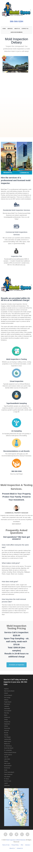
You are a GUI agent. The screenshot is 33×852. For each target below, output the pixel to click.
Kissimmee (7, 768)
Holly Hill (6, 730)
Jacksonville (7, 739)
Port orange (7, 697)
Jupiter (6, 783)
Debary (6, 726)
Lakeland (6, 706)
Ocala (5, 770)
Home (4, 28)
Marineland (7, 704)
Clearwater (7, 785)
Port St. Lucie (7, 781)
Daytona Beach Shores (10, 752)
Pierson (6, 761)
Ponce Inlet (7, 728)
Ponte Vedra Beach (9, 772)
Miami (5, 715)
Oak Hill (6, 757)
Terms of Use (5, 845)
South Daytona (8, 754)
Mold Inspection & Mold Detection (16, 840)
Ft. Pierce (6, 778)
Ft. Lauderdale (8, 750)
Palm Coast (7, 763)
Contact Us (20, 848)
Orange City (7, 721)
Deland (6, 693)
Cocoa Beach (7, 710)
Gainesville (7, 708)
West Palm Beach (8, 748)
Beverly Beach (7, 765)
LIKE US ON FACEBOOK (16, 32)
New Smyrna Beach (9, 691)
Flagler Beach (7, 702)
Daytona (6, 688)
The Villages (7, 737)
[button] (5, 834)
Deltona (6, 699)
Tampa (6, 719)
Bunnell (6, 732)
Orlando (6, 735)
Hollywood (7, 717)
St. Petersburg (8, 746)
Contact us (25, 28)
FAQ (22, 845)
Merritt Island (7, 741)
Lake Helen (7, 759)
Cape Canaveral (8, 774)
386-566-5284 (16, 21)
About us (17, 28)
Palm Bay (6, 713)
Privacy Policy (15, 845)
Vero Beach (7, 776)
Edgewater (7, 724)
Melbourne (7, 743)
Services (10, 28)
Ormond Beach (8, 695)
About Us (12, 848)
